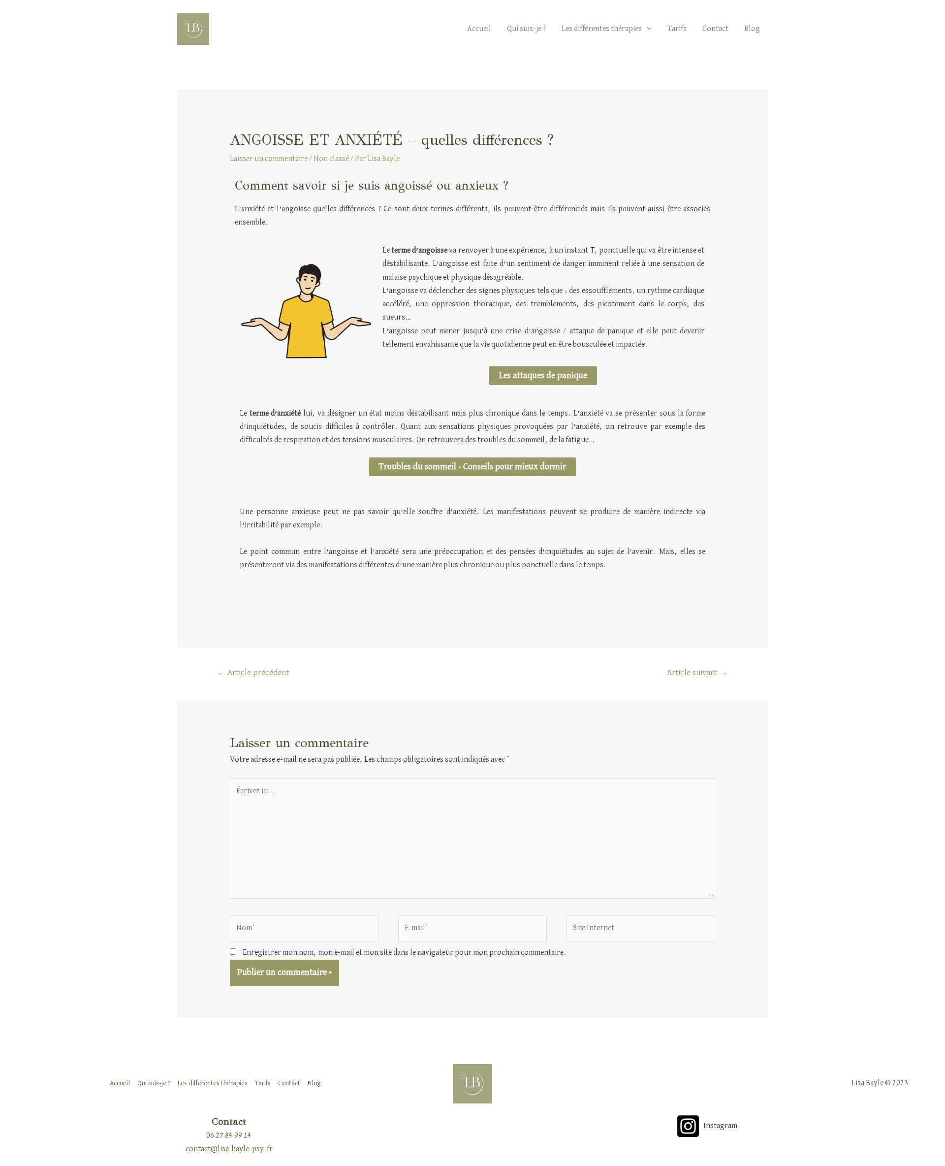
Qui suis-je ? (526, 29)
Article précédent (253, 673)
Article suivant (697, 673)
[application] (647, 29)
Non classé (331, 159)
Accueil (479, 29)
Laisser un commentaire (269, 159)
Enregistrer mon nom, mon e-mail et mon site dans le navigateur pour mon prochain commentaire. (405, 953)
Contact (715, 29)
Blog (752, 29)
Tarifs (677, 29)
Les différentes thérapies (602, 29)
